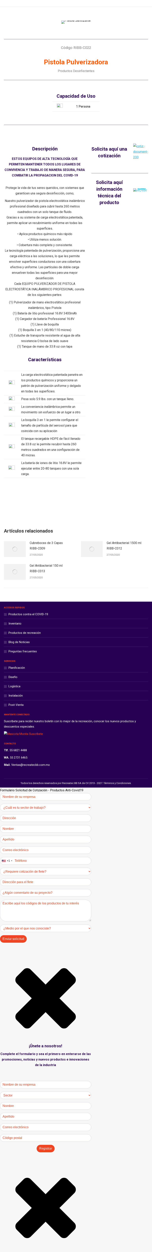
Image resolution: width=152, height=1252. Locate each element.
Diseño (13, 677)
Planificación (17, 668)
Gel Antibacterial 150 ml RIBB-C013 (46, 568)
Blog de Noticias (19, 642)
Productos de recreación (25, 633)
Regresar (79, 505)
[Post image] (15, 549)
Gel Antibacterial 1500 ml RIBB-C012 (124, 545)
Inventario (15, 623)
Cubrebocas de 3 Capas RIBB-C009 (46, 545)
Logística (14, 686)
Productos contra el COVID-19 (28, 614)
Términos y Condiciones (117, 783)
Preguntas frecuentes (23, 651)
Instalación (16, 695)
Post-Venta (16, 705)
